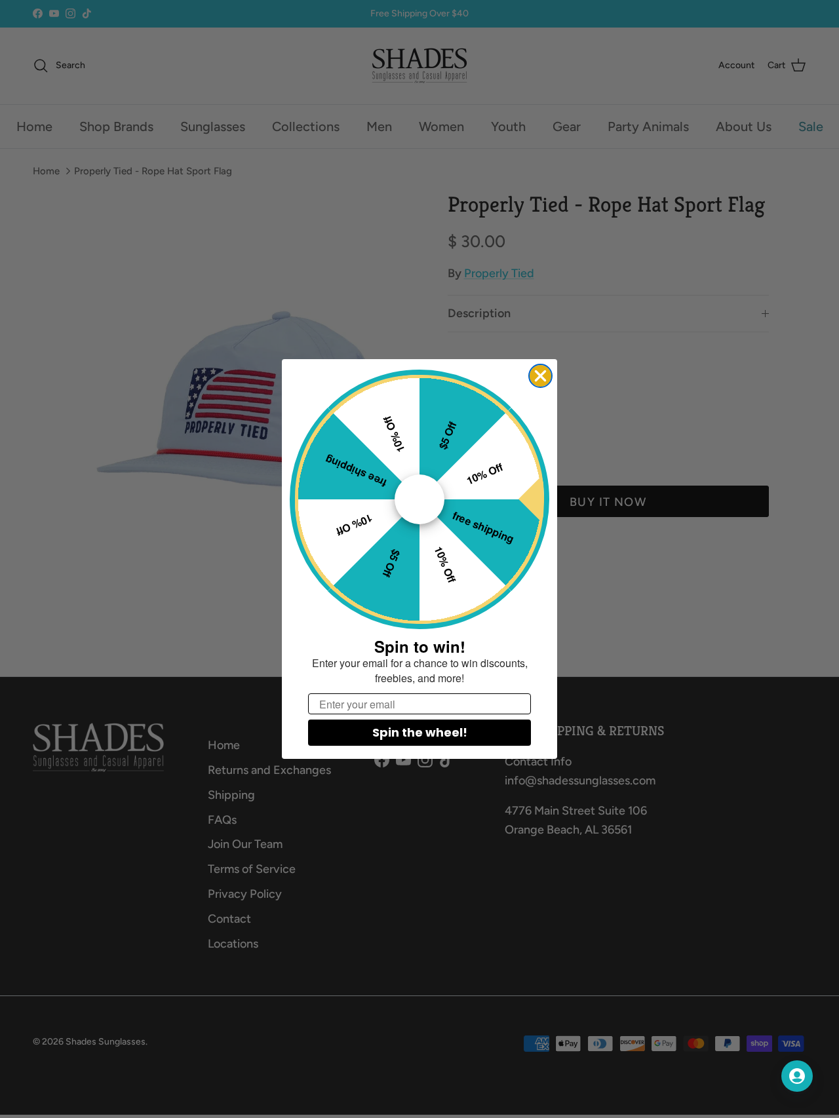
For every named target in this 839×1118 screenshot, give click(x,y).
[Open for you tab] (797, 1076)
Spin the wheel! (419, 732)
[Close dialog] (540, 375)
